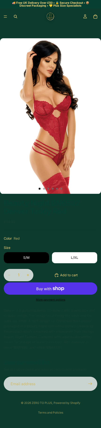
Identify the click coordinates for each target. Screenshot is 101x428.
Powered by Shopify (67, 403)
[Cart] (95, 16)
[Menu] (5, 16)
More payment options (50, 299)
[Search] (15, 16)
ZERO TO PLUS (42, 403)
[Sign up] (90, 384)
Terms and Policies (50, 412)
